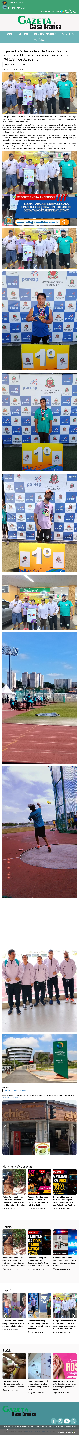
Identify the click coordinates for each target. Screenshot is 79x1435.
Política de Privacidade (32, 1378)
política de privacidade (14, 1429)
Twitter (15, 1090)
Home (9, 34)
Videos (23, 34)
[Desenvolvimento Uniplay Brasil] (73, 1378)
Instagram (5, 1098)
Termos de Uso (46, 1378)
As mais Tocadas (44, 34)
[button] (74, 1100)
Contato (68, 34)
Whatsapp (23, 1090)
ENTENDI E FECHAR (66, 1432)
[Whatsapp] (73, 1370)
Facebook (7, 1090)
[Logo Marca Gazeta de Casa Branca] (19, 1357)
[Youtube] (67, 1370)
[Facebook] (54, 1370)
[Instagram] (60, 1370)
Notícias (39, 40)
